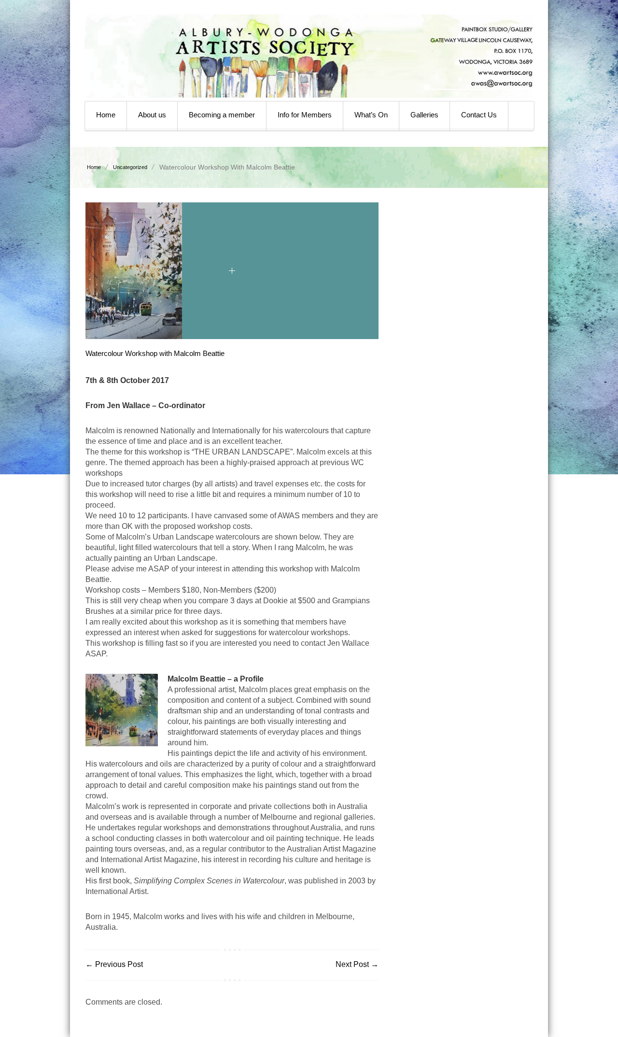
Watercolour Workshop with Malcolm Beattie (155, 353)
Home (105, 115)
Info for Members (305, 115)
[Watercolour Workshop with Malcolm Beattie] (133, 336)
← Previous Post (114, 964)
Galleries (424, 115)
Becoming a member (222, 115)
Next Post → (357, 964)
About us (152, 115)
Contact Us (479, 115)
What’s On (371, 115)
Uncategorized (130, 167)
